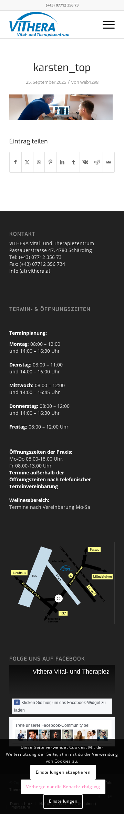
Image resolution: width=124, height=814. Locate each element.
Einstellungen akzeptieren (63, 772)
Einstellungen (63, 801)
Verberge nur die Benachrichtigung (63, 787)
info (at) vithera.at (29, 271)
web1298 (89, 82)
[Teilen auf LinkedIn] (62, 162)
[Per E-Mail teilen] (108, 162)
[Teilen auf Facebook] (15, 162)
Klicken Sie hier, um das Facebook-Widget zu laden (60, 706)
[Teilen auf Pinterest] (50, 162)
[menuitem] (105, 24)
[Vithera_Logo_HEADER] (51, 24)
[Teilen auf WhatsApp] (39, 162)
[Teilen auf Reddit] (97, 162)
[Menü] (105, 24)
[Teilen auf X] (27, 162)
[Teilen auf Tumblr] (74, 162)
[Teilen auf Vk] (85, 162)
